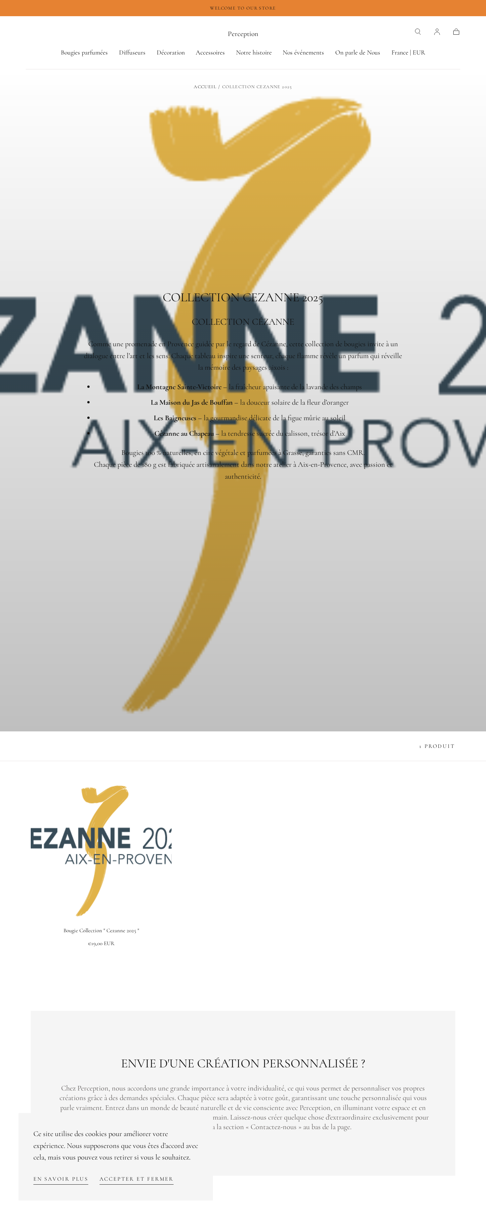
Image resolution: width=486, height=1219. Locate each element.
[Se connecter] (437, 32)
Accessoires (210, 52)
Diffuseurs (132, 52)
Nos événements (303, 52)
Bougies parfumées (84, 52)
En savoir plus (60, 1178)
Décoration (171, 52)
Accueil (205, 87)
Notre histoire (254, 52)
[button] (418, 32)
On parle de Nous (357, 52)
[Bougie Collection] (101, 850)
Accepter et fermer (137, 1178)
